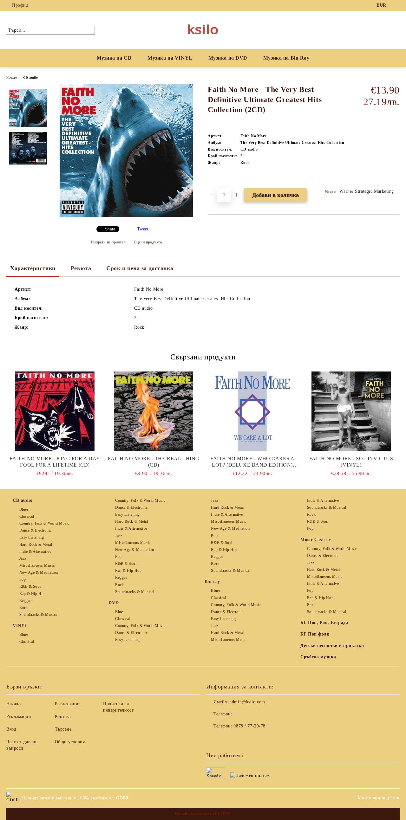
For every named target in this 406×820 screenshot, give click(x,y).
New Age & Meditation (38, 572)
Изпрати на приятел (108, 242)
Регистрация (68, 703)
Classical (26, 516)
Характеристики (33, 268)
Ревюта (81, 268)
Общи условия (70, 741)
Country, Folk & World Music (44, 523)
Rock (23, 607)
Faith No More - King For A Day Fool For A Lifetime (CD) (55, 462)
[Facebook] (396, 5)
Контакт (63, 716)
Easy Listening (31, 537)
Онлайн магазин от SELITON (203, 813)
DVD (113, 602)
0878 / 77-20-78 (249, 726)
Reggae (25, 600)
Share (110, 229)
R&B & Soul (30, 586)
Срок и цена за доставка (139, 268)
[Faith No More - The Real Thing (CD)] (153, 411)
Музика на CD (114, 58)
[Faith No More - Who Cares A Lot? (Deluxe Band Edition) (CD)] (252, 411)
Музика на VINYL (169, 58)
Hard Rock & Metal (35, 544)
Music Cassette (315, 539)
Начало (11, 77)
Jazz (22, 558)
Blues (24, 509)
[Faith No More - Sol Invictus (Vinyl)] (351, 411)
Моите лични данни (379, 798)
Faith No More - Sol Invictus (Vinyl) (351, 462)
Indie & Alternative (35, 551)
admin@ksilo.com (247, 702)
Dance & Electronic (35, 530)
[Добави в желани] (220, 184)
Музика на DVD (227, 58)
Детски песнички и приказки (332, 645)
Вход (11, 729)
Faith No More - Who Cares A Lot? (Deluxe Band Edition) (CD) (252, 462)
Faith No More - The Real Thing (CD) (154, 462)
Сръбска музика (318, 657)
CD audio (30, 77)
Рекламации (18, 716)
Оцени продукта (148, 242)
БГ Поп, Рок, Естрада (324, 622)
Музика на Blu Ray (286, 58)
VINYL (20, 625)
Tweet (143, 229)
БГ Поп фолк (314, 634)
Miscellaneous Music (37, 565)
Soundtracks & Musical (38, 614)
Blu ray (212, 581)
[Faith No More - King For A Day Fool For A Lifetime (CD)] (55, 411)
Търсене (63, 729)
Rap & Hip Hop (32, 593)
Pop (22, 579)
